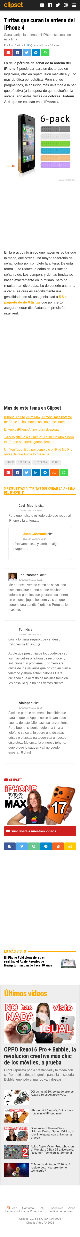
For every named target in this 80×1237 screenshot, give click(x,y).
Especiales (56, 1208)
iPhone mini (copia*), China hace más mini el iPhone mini (52, 1112)
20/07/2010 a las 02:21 (30, 580)
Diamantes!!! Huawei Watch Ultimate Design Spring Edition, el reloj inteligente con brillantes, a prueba (52, 1133)
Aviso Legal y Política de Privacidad (40, 1209)
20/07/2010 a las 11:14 (30, 708)
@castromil (36, 45)
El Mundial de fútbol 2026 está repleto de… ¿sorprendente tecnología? (50, 1167)
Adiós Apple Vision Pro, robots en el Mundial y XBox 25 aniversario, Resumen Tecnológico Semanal (52, 1149)
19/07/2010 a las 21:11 (30, 510)
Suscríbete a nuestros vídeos (33, 831)
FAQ (42, 1208)
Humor (10, 462)
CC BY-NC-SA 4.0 (41, 1218)
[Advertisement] (40, 219)
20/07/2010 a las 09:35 (30, 634)
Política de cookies (60, 1211)
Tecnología (40, 462)
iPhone (56, 462)
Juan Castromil (17, 45)
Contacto (28, 1208)
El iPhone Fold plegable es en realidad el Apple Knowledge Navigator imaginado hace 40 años (28, 961)
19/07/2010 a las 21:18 (35, 539)
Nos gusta (24, 462)
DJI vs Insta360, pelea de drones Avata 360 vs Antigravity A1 (52, 1093)
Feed (13, 1208)
